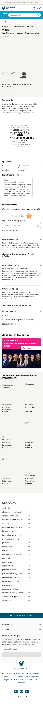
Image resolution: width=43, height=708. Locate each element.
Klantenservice (9, 624)
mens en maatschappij (11, 554)
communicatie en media (12, 520)
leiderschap (7, 547)
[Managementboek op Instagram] (27, 691)
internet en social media (12, 535)
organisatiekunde (9, 566)
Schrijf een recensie (12, 225)
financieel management (12, 527)
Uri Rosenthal (17, 26)
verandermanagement (11, 597)
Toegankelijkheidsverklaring (14, 680)
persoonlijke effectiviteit (12, 577)
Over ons (21, 683)
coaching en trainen (10, 516)
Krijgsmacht (6, 481)
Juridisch (6, 21)
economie (6, 524)
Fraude (28, 445)
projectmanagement (10, 581)
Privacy (13, 677)
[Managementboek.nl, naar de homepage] (8, 9)
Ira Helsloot (26, 26)
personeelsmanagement (12, 574)
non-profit (6, 558)
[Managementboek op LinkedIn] (16, 691)
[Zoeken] (38, 15)
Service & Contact (32, 680)
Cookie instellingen (32, 677)
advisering (6, 508)
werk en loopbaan (9, 600)
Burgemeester (7, 445)
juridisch (5, 543)
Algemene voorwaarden (30, 673)
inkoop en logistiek (9, 531)
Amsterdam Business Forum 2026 (20, 344)
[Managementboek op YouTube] (21, 691)
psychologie (7, 585)
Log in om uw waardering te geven (14, 221)
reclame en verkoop (10, 589)
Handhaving (30, 407)
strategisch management (12, 593)
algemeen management (12, 512)
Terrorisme (29, 481)
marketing (6, 550)
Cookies (20, 677)
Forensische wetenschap (7, 408)
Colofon (5, 677)
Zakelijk (5, 629)
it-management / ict (10, 539)
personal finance (9, 570)
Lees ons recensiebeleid (10, 230)
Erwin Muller (6, 26)
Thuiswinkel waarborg (12, 673)
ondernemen (7, 562)
